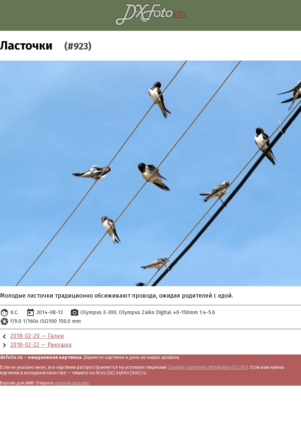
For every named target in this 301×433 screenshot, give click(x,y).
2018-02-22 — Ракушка (41, 344)
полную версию (72, 383)
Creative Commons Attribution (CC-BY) (207, 367)
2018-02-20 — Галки (37, 335)
